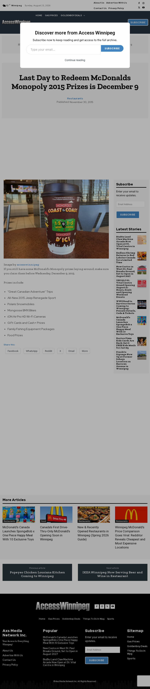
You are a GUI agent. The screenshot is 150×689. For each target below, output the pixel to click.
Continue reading (75, 60)
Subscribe (112, 48)
